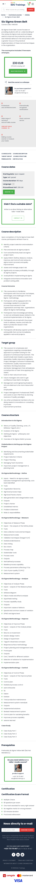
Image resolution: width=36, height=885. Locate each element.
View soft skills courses (6, 127)
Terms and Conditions (25, 860)
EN (3, 4)
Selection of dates (17, 71)
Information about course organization (18, 863)
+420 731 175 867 (19, 91)
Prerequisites (6, 159)
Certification (18, 159)
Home (3, 15)
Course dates (6, 154)
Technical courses (15, 15)
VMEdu (27, 15)
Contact (17, 218)
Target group (6, 156)
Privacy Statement (9, 860)
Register (7, 192)
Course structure (19, 156)
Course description (20, 154)
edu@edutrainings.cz (21, 93)
